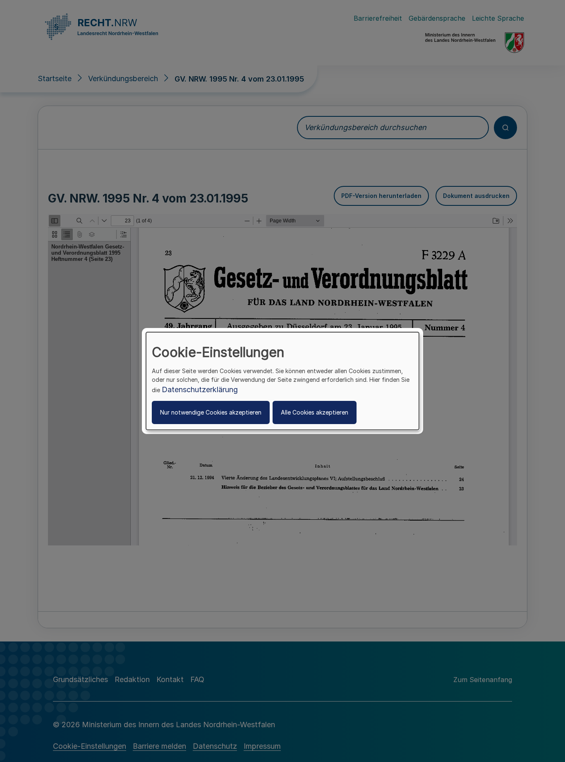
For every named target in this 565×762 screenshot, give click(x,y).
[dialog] (282, 381)
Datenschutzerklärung (200, 389)
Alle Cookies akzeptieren (314, 412)
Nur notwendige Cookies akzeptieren (210, 412)
